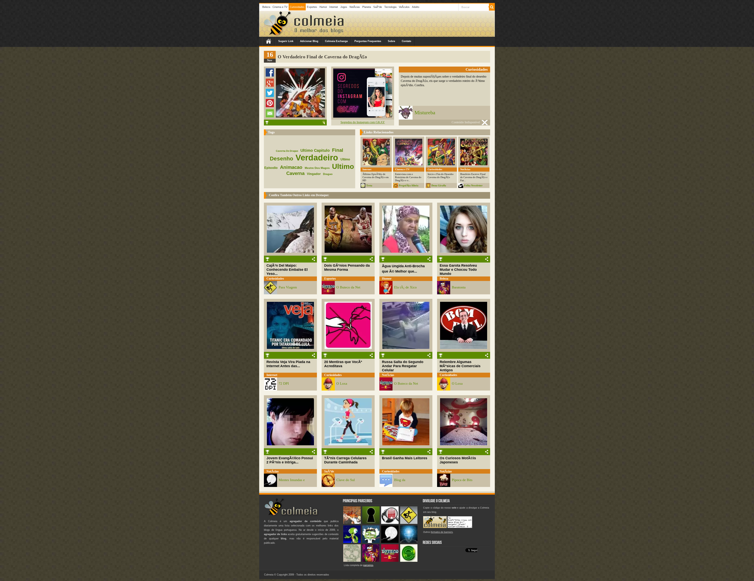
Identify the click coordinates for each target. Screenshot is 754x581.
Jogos (343, 6)
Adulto (415, 6)
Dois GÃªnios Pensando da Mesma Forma (347, 268)
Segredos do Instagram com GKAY (362, 122)
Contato (406, 41)
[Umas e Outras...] (352, 560)
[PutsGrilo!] (352, 542)
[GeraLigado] (371, 542)
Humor (323, 6)
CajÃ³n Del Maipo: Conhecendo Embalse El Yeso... (287, 270)
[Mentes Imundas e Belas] (390, 542)
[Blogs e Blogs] (409, 560)
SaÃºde (377, 6)
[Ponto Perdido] (371, 523)
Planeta (366, 6)
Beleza (266, 6)
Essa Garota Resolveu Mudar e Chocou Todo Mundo (458, 270)
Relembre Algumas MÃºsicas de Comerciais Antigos (460, 366)
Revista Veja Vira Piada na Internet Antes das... (288, 364)
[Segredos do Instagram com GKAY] (362, 116)
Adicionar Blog (309, 41)
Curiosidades (297, 6)
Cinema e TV (280, 6)
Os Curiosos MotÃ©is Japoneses (458, 460)
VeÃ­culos (404, 6)
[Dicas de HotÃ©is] (390, 523)
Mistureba (425, 112)
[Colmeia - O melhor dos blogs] (277, 35)
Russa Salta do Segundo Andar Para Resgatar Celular (402, 366)
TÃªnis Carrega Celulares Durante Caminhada (345, 460)
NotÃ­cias (355, 6)
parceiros (368, 565)
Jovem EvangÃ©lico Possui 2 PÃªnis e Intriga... (289, 460)
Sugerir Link (285, 41)
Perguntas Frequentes (367, 41)
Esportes (312, 6)
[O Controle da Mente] (409, 542)
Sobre (391, 41)
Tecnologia (390, 6)
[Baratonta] (371, 560)
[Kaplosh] (352, 523)
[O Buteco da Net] (390, 560)
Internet (333, 6)
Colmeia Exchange (336, 41)
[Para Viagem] (409, 523)
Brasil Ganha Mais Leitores (404, 458)
